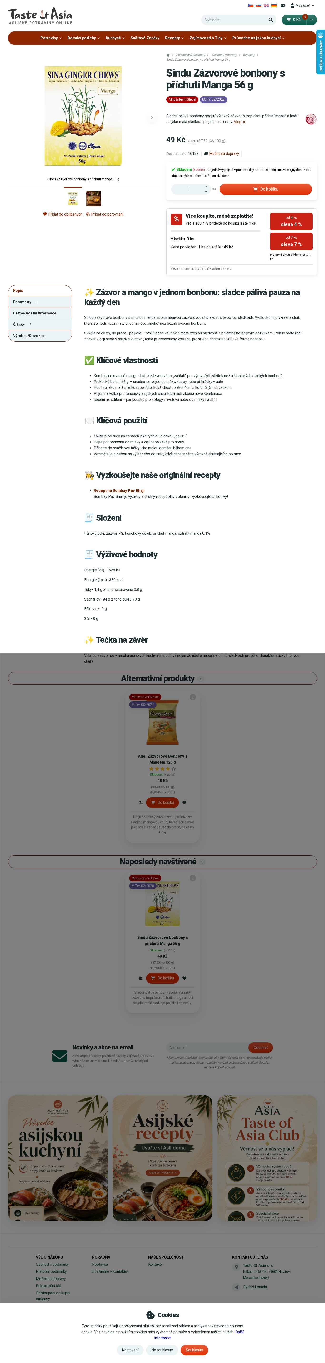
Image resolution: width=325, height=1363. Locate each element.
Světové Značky (145, 38)
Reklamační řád (48, 1286)
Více (237, 121)
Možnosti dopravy (224, 153)
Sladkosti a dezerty (224, 55)
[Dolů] (207, 192)
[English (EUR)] (266, 5)
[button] (311, 20)
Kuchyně (113, 38)
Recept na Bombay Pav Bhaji (119, 490)
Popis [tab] (18, 290)
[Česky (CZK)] (251, 5)
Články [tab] (22, 324)
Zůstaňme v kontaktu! (110, 1271)
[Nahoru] (207, 186)
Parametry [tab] (26, 302)
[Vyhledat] (270, 20)
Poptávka (100, 1264)
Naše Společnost (166, 1257)
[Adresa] (236, 1267)
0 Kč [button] (299, 19)
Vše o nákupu (49, 1257)
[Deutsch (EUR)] (274, 5)
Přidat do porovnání (107, 214)
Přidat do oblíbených (65, 214)
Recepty (172, 38)
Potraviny (49, 38)
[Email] (282, 5)
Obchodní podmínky (52, 1264)
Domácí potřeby (82, 38)
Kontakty (155, 1264)
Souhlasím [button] (194, 1350)
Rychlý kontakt (255, 1287)
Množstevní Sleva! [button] (182, 99)
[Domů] (40, 15)
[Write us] (236, 1287)
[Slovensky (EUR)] (258, 5)
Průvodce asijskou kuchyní (256, 38)
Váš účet (303, 5)
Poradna (101, 1257)
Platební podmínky (51, 1271)
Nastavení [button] (130, 1350)
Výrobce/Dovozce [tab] (29, 335)
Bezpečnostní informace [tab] (34, 313)
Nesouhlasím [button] (162, 1350)
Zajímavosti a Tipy (206, 38)
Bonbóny (249, 55)
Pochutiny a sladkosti (190, 55)
